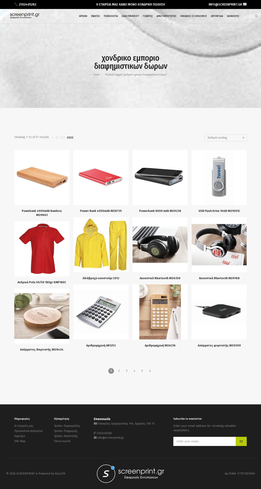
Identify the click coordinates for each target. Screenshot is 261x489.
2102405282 (104, 433)
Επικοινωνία (62, 441)
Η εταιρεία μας (23, 426)
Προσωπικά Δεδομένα (28, 431)
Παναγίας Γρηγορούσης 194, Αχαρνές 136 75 (126, 423)
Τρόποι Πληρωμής (65, 431)
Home (97, 74)
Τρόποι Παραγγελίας (67, 426)
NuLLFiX (60, 473)
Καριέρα (19, 436)
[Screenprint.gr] (24, 18)
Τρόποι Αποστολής (66, 436)
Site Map (19, 441)
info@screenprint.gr (110, 437)
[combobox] (225, 137)
